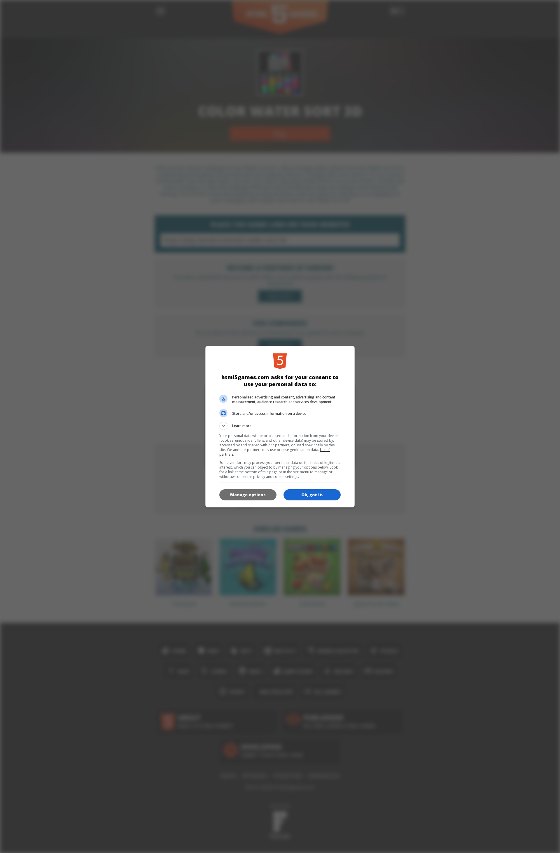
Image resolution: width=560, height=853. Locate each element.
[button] (280, 426)
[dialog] (280, 426)
